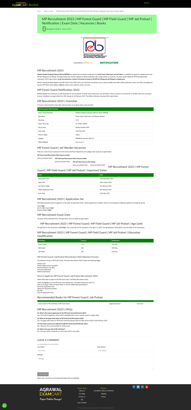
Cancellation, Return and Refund (104, 391)
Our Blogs (82, 394)
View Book (140, 304)
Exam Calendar (82, 402)
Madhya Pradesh (48, 11)
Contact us (82, 396)
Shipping (103, 394)
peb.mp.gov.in (80, 142)
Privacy (103, 396)
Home (39, 11)
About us (82, 391)
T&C (82, 399)
